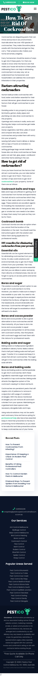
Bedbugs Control (19, 530)
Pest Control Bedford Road (19, 581)
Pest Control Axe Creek (19, 576)
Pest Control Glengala (19, 601)
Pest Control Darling (19, 595)
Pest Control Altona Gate (19, 584)
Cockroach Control (19, 541)
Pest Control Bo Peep (19, 579)
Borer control (19, 538)
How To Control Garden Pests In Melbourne (16, 475)
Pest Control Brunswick (19, 570)
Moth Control (19, 547)
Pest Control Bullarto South (19, 587)
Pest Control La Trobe (19, 573)
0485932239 (10, 2)
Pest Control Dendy (19, 598)
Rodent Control (19, 549)
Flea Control (19, 544)
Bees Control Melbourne (19, 533)
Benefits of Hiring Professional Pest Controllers (13, 466)
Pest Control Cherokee (19, 593)
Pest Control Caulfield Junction (19, 590)
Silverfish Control (19, 552)
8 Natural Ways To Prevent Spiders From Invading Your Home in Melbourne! (18, 483)
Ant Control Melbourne (19, 527)
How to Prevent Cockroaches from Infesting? (14, 447)
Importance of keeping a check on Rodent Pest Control (17, 456)
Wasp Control (19, 558)
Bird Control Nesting (19, 535)
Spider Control (19, 555)
